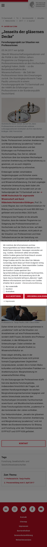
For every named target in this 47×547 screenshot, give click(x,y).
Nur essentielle (12, 286)
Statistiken (10, 291)
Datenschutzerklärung (32, 283)
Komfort (9, 289)
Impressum (10, 301)
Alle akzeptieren (13, 296)
